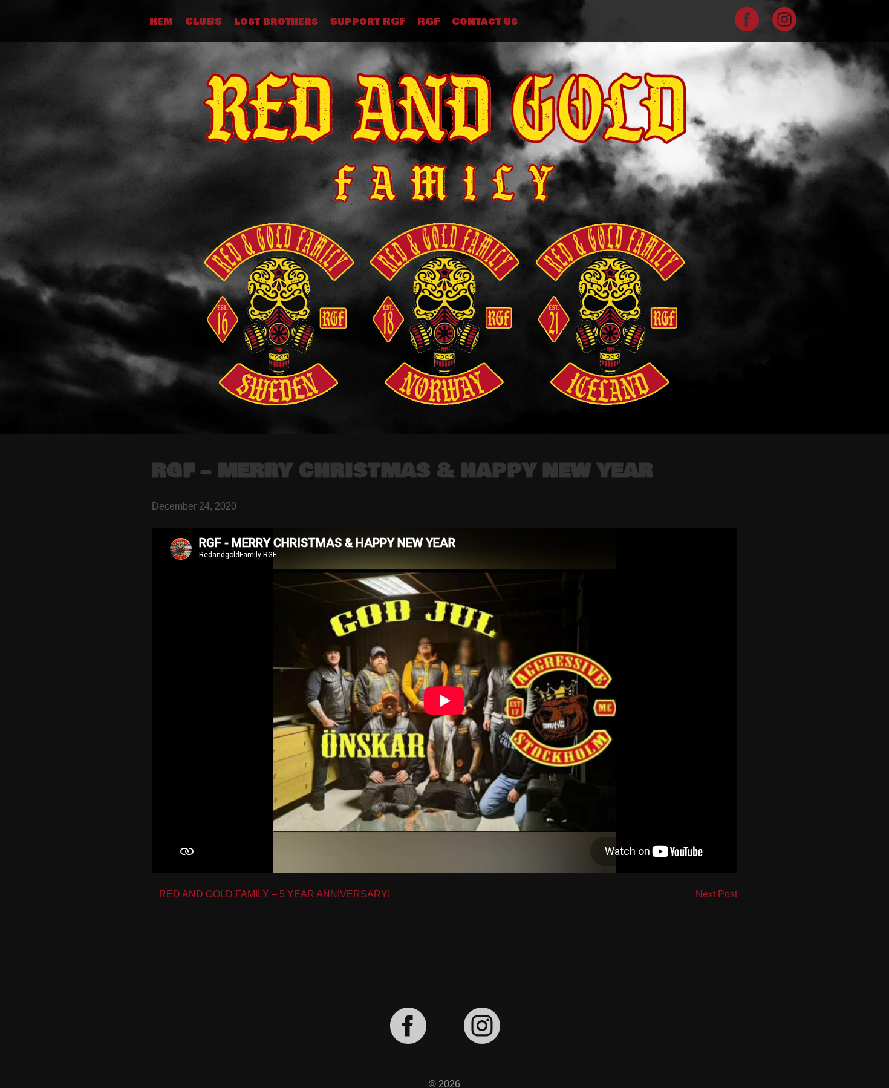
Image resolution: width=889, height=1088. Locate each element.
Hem (161, 22)
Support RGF (367, 22)
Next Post (716, 894)
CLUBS (203, 22)
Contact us (485, 22)
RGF (428, 22)
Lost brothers (276, 22)
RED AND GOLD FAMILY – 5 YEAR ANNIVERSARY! (274, 894)
